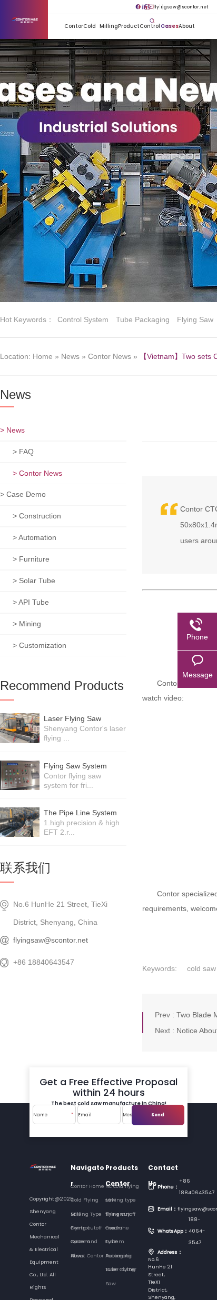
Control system (82, 319)
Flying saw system (75, 766)
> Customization (39, 645)
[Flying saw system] (20, 775)
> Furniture (31, 559)
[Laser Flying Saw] (20, 728)
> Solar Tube (34, 580)
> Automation (34, 537)
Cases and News (170, 31)
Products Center (121, 1169)
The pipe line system (80, 812)
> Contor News (37, 473)
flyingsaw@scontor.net (176, 7)
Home (43, 356)
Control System (150, 31)
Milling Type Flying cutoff (109, 31)
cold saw (201, 968)
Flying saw (195, 319)
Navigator (87, 1169)
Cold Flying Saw (91, 31)
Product (129, 26)
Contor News (109, 356)
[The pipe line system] (20, 822)
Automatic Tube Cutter (120, 1257)
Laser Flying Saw (72, 718)
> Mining (27, 623)
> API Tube (31, 602)
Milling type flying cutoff (120, 1201)
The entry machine (117, 1216)
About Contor (188, 31)
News (70, 356)
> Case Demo (23, 494)
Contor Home (73, 31)
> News (12, 430)
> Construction (37, 516)
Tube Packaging (143, 319)
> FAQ (23, 451)
